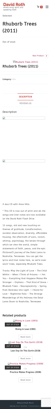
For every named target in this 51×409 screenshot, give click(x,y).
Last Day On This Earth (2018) (25, 351)
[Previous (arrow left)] (5, 204)
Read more (26, 337)
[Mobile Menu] (45, 7)
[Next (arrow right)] (46, 204)
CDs (14, 79)
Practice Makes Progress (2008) (25, 372)
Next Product (38, 56)
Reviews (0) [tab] (25, 103)
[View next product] (46, 56)
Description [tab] (25, 97)
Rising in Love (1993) (25, 329)
